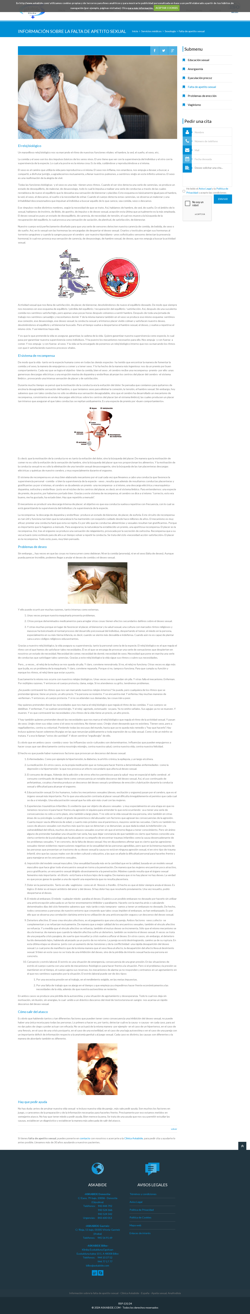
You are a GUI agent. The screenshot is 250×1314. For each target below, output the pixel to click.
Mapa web (135, 1225)
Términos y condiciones (143, 1194)
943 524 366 (105, 1209)
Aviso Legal (205, 188)
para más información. (141, 7)
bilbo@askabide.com (97, 1265)
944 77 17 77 (105, 1261)
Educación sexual (198, 60)
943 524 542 (105, 1213)
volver (174, 1129)
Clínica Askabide (133, 1138)
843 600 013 (105, 1217)
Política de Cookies (140, 1217)
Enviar (223, 199)
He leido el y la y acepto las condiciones (207, 190)
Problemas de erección (202, 95)
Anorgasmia (195, 69)
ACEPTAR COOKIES (167, 7)
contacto (85, 1138)
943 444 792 (105, 1205)
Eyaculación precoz (200, 78)
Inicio (135, 31)
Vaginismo (194, 104)
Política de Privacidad (142, 1209)
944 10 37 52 (105, 1257)
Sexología (170, 31)
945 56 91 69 (105, 1237)
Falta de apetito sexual (192, 31)
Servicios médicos (151, 31)
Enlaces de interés (140, 1233)
